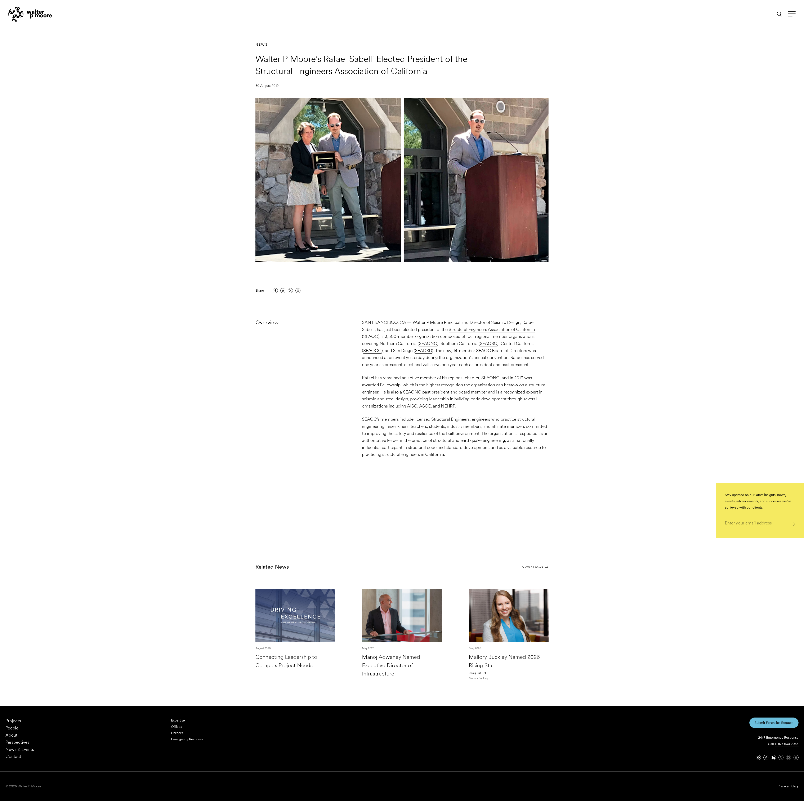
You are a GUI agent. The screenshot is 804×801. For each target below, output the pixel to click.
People (11, 728)
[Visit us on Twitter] (780, 757)
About (11, 735)
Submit (792, 523)
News (261, 44)
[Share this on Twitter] (290, 290)
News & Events (19, 749)
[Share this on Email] (297, 290)
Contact (13, 756)
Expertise (178, 720)
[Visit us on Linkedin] (773, 757)
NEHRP (448, 406)
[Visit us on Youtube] (758, 757)
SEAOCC (372, 350)
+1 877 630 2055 (787, 744)
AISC (412, 406)
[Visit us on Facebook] (765, 757)
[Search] (779, 14)
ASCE (425, 406)
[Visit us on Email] (796, 757)
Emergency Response (187, 739)
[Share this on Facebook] (275, 290)
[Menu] (792, 14)
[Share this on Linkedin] (282, 290)
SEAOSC (488, 343)
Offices (176, 727)
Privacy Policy (788, 786)
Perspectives (17, 742)
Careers (177, 733)
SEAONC (428, 343)
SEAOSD (423, 350)
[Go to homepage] (30, 14)
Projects (13, 720)
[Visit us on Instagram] (788, 757)
